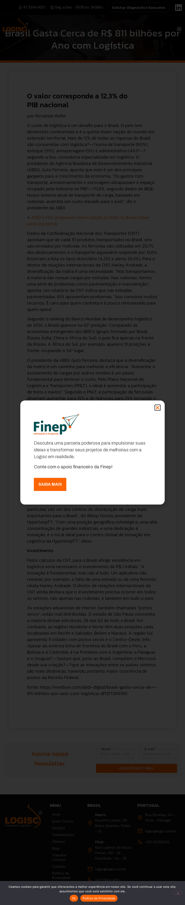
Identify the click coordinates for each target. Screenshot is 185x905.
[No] (178, 893)
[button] (157, 407)
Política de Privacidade (99, 898)
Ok (74, 898)
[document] (92, 452)
